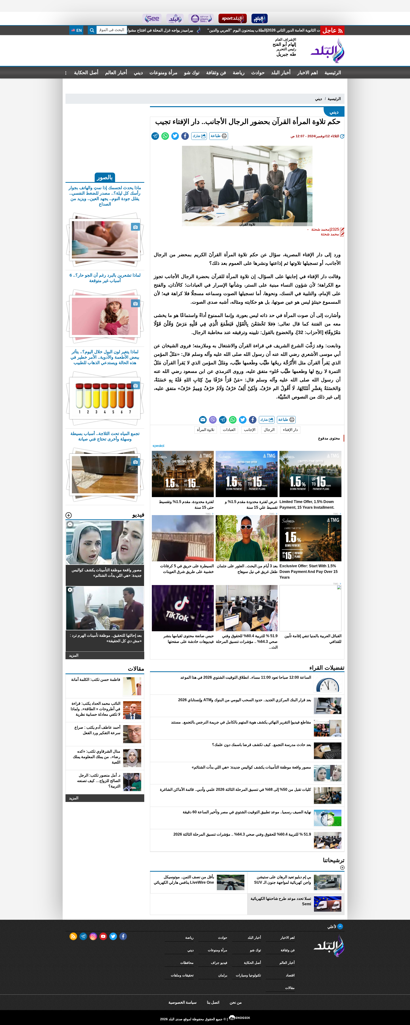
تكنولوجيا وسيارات (248, 975)
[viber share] (213, 420)
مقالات (290, 988)
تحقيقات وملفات (182, 975)
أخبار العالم (116, 72)
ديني (138, 72)
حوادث (258, 72)
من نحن (236, 1002)
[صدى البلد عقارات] (175, 18)
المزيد (73, 655)
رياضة (239, 72)
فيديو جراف (219, 963)
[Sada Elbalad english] (152, 18)
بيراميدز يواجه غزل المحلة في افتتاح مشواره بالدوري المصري (217, 30)
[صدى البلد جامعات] (201, 18)
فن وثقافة (216, 72)
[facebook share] (185, 136)
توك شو (192, 72)
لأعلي (332, 927)
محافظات (187, 963)
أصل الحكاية (86, 72)
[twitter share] (175, 136)
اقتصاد (290, 975)
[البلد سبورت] (233, 18)
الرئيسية (333, 72)
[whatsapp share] (165, 136)
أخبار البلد (281, 72)
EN (78, 30)
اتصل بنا (213, 1002)
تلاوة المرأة (205, 430)
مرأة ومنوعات (163, 72)
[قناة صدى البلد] (260, 18)
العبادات (229, 430)
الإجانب (249, 430)
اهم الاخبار (307, 72)
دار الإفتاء (290, 430)
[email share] (155, 136)
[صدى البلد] (327, 50)
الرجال (269, 430)
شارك (197, 136)
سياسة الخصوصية (182, 1002)
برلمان (222, 975)
